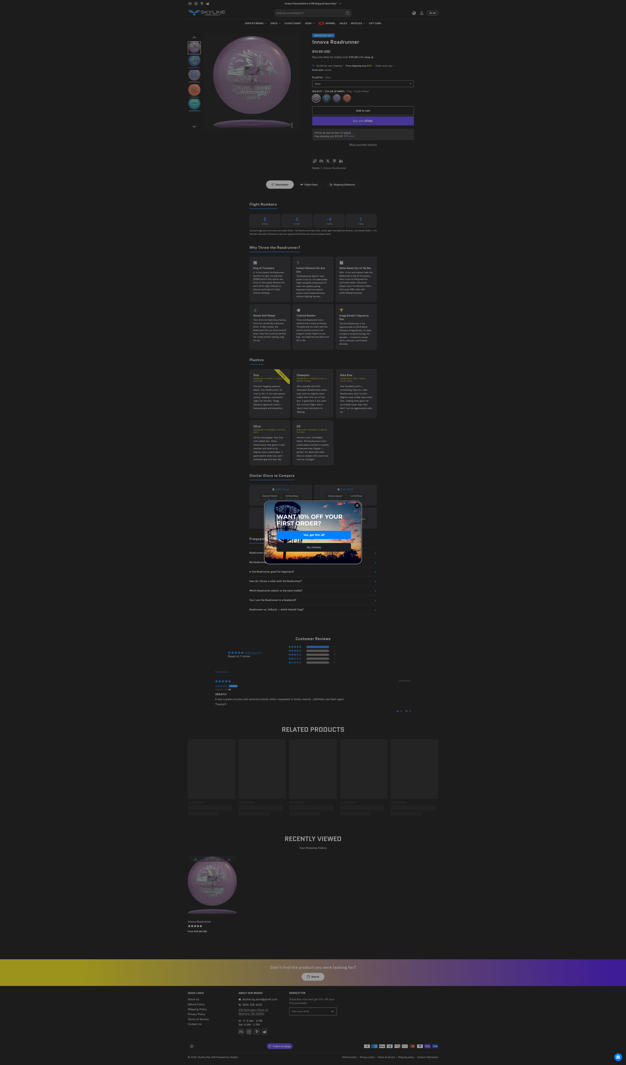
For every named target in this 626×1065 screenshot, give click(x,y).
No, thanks (314, 547)
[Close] (357, 505)
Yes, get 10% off (313, 534)
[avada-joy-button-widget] (618, 1057)
